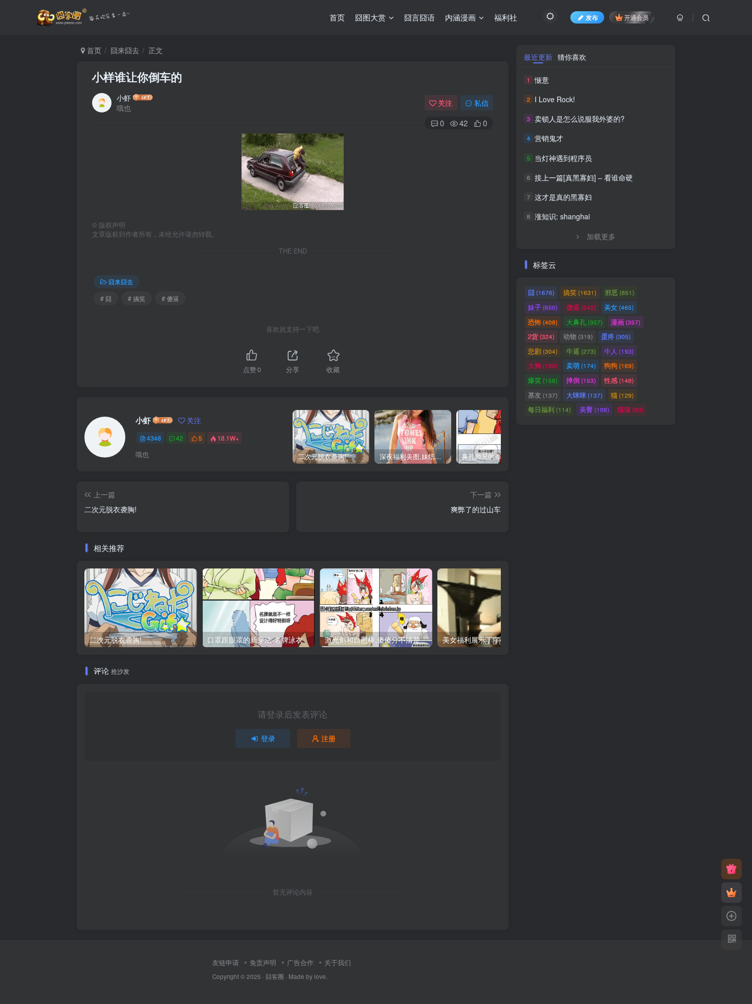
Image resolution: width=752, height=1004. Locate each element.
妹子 (543, 307)
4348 (154, 437)
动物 (578, 336)
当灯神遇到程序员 (563, 158)
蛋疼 (616, 336)
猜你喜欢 (572, 57)
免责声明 (263, 962)
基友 (543, 395)
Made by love (307, 976)
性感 (619, 380)
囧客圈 (275, 976)
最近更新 (538, 57)
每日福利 (549, 409)
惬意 (542, 80)
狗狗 (619, 365)
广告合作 (300, 962)
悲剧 (543, 351)
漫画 (625, 322)
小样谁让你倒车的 (137, 77)
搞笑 (579, 292)
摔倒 (581, 380)
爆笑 (543, 380)
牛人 (619, 351)
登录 (268, 738)
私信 (481, 103)
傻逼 (581, 307)
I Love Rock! (555, 99)
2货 (541, 336)
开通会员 (636, 17)
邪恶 (619, 292)
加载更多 (601, 236)
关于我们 (337, 962)
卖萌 (581, 365)
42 (179, 437)
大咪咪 (584, 395)
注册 (328, 738)
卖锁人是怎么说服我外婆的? (580, 118)
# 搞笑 (136, 298)
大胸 (543, 365)
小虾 (124, 98)
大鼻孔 (584, 322)
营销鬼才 (549, 138)
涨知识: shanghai (562, 216)
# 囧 (106, 298)
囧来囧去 (124, 50)
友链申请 (225, 962)
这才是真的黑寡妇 (563, 197)
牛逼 (581, 351)
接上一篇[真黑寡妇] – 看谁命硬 (584, 177)
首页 (93, 50)
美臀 (594, 409)
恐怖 (543, 322)
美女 (619, 307)
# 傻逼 (170, 298)
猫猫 (630, 409)
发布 (592, 17)
